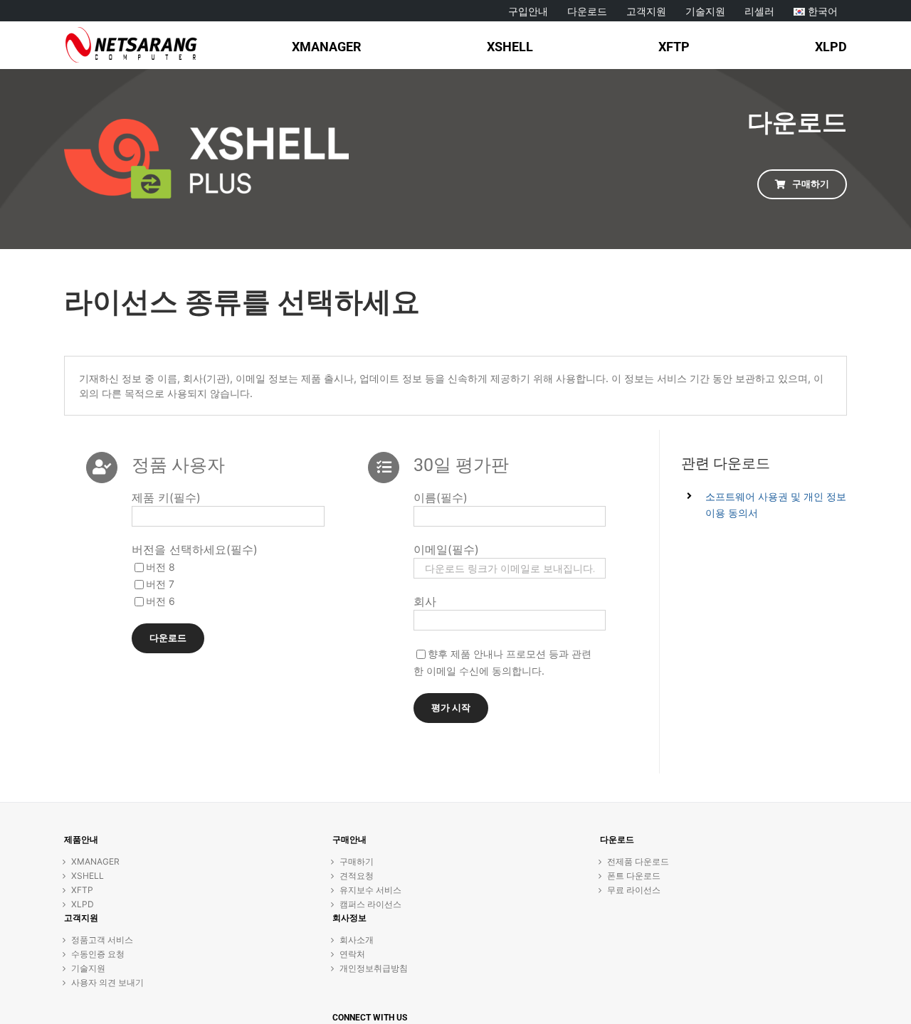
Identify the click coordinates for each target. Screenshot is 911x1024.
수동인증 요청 (98, 954)
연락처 (352, 954)
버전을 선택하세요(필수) (195, 549)
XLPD (82, 904)
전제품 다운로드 (638, 861)
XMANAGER (95, 861)
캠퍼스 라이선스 (370, 904)
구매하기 (356, 861)
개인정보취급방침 (373, 968)
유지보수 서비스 (370, 890)
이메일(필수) (446, 549)
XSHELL (87, 875)
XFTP (82, 890)
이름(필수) (441, 497)
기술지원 (88, 968)
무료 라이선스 (633, 890)
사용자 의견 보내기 (107, 982)
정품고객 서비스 (102, 939)
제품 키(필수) (166, 497)
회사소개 (356, 939)
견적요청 (356, 875)
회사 (425, 601)
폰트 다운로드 (633, 875)
